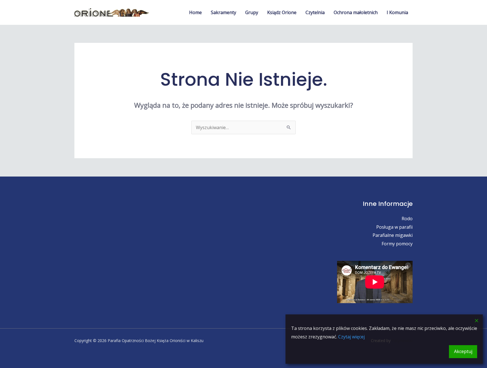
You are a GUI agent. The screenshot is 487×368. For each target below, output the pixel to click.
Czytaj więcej (351, 337)
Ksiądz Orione (281, 12)
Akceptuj (463, 351)
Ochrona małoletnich (356, 12)
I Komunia (397, 12)
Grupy (251, 12)
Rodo (407, 218)
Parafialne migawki (393, 235)
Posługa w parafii (394, 227)
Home (195, 12)
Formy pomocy (397, 244)
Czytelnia (315, 12)
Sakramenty (223, 12)
